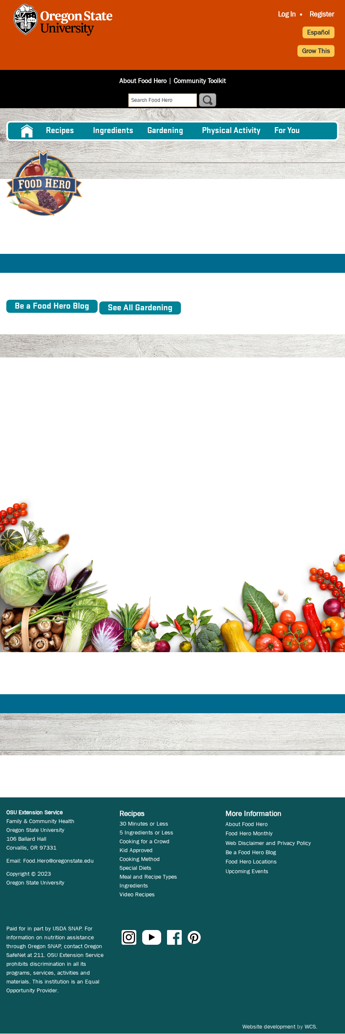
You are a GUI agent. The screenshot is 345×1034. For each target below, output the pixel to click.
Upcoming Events (247, 871)
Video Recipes (137, 894)
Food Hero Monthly (249, 833)
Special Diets (135, 867)
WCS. (311, 1026)
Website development (268, 1026)
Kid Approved (136, 850)
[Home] (44, 183)
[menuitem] (26, 131)
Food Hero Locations (251, 861)
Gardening (165, 131)
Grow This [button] (316, 50)
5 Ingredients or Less (146, 832)
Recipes (60, 131)
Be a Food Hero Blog (251, 852)
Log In (287, 14)
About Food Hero (143, 80)
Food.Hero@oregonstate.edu (58, 860)
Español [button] (318, 32)
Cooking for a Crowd (144, 841)
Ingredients (113, 131)
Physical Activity (231, 131)
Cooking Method (139, 859)
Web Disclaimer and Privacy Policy (268, 843)
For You (287, 131)
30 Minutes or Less (143, 823)
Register (322, 14)
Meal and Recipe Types (148, 876)
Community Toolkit (200, 80)
